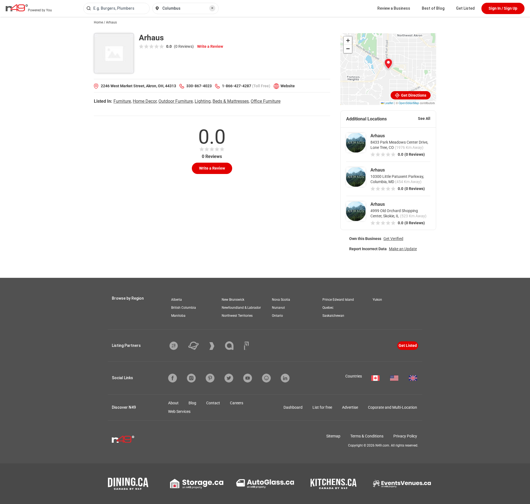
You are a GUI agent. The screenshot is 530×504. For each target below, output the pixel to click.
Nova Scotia (281, 300)
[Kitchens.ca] (333, 484)
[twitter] (228, 378)
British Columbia (183, 308)
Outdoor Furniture (175, 101)
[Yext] (177, 346)
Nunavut (278, 308)
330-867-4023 (199, 86)
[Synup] (216, 346)
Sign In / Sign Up (503, 8)
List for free (322, 407)
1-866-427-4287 (236, 86)
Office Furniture (265, 101)
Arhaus (377, 135)
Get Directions (413, 95)
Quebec (327, 308)
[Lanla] (233, 346)
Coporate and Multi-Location (392, 407)
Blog (192, 403)
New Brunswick (233, 300)
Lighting (203, 101)
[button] (388, 63)
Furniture (122, 101)
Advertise (350, 407)
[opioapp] (266, 378)
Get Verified (393, 238)
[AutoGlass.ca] (265, 483)
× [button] (212, 8)
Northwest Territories (237, 316)
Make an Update (403, 249)
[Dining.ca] (128, 484)
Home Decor (145, 101)
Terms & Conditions (366, 436)
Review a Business (393, 8)
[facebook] (172, 378)
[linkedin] (285, 378)
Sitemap (333, 436)
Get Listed (465, 8)
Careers (236, 403)
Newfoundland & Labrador (241, 308)
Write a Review (210, 46)
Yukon (377, 300)
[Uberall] (197, 346)
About (173, 403)
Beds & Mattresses (231, 101)
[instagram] (191, 378)
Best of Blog (433, 8)
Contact (213, 403)
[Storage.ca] (196, 483)
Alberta (176, 300)
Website (287, 86)
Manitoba (178, 316)
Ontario (277, 316)
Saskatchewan (333, 316)
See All (424, 118)
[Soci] (246, 346)
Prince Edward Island (338, 300)
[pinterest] (210, 378)
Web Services (179, 411)
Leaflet (388, 103)
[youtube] (247, 378)
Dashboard (293, 407)
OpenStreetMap (409, 103)
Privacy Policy (405, 436)
